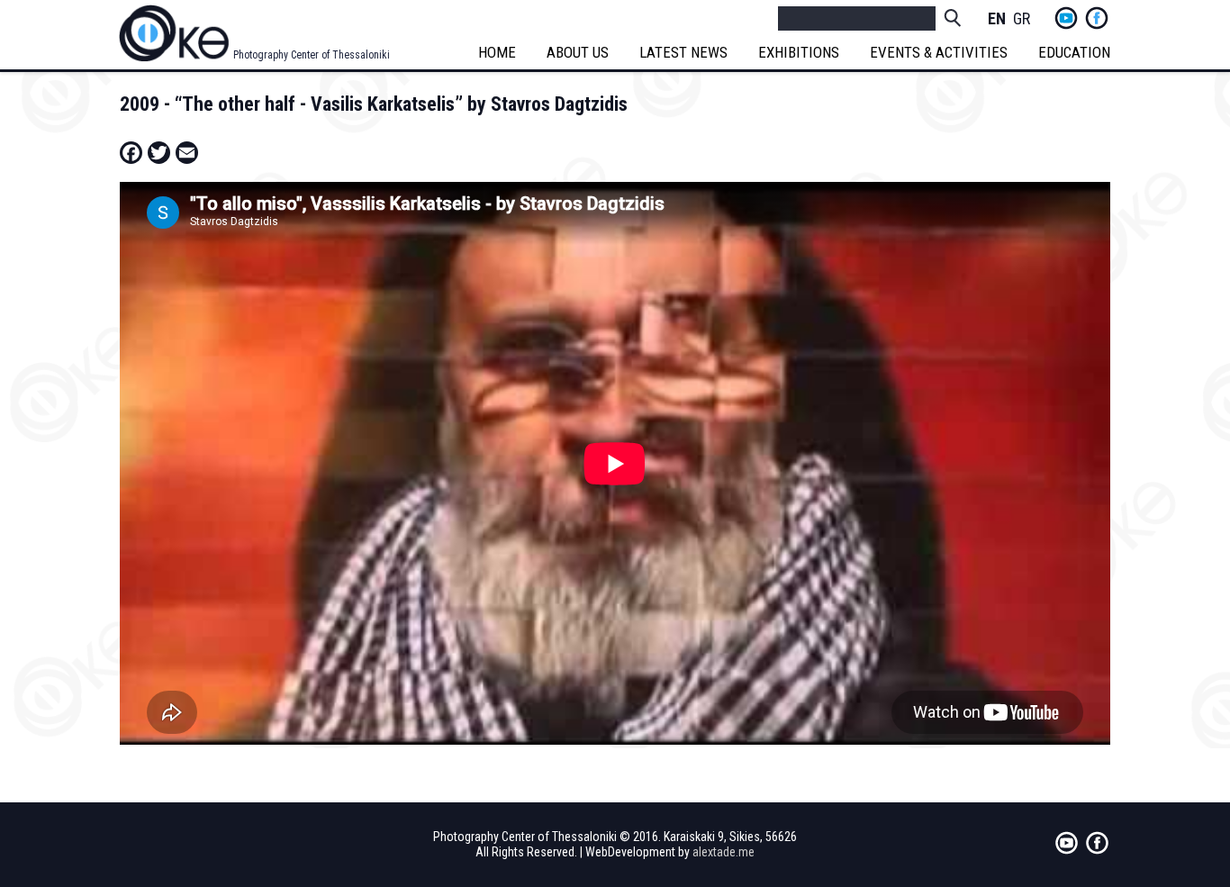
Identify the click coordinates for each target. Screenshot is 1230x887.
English (997, 19)
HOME (497, 52)
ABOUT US (578, 52)
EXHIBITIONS (798, 52)
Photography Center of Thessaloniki (311, 55)
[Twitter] (159, 152)
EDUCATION (1074, 52)
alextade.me (723, 852)
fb (1096, 18)
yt (1066, 18)
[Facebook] (131, 152)
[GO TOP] (1175, 829)
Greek (1022, 19)
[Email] (187, 152)
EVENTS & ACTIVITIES (939, 52)
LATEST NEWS (683, 52)
